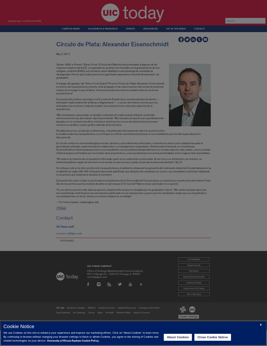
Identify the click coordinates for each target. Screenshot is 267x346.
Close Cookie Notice (212, 337)
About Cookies (178, 337)
